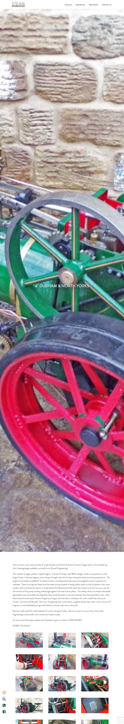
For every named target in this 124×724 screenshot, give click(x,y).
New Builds (80, 5)
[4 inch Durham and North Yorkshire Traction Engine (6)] (95, 662)
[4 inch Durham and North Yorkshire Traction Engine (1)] (29, 640)
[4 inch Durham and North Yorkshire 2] (95, 684)
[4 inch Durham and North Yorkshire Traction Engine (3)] (95, 640)
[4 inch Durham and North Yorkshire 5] (95, 706)
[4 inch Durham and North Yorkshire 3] (29, 706)
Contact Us (106, 5)
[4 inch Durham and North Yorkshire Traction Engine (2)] (62, 640)
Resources (93, 5)
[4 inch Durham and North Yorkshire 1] (62, 684)
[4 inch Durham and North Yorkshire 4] (62, 706)
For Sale (68, 5)
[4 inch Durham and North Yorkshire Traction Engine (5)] (62, 662)
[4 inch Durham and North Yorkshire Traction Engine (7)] (29, 684)
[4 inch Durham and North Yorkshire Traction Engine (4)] (29, 662)
